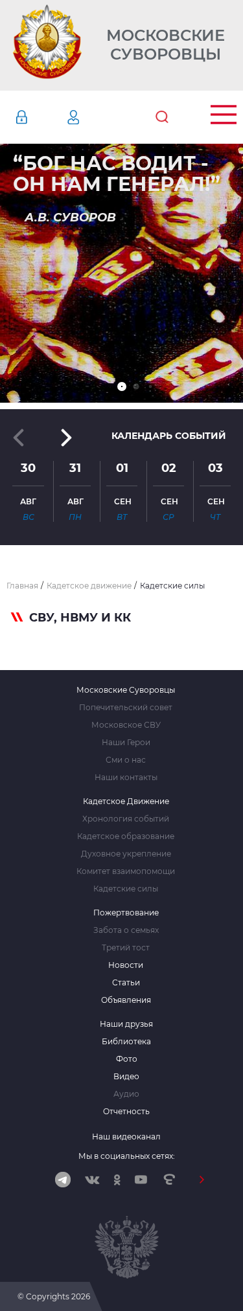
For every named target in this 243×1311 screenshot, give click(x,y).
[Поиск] (162, 117)
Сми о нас (126, 760)
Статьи (126, 983)
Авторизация (40, 117)
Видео (126, 1077)
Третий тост (126, 948)
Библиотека (126, 1042)
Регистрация (92, 117)
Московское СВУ (126, 725)
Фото (126, 1059)
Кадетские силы (125, 889)
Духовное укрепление (126, 854)
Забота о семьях (126, 930)
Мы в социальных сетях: (126, 1156)
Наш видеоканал (126, 1136)
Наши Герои (126, 742)
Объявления (126, 1000)
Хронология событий (125, 819)
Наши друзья (126, 1024)
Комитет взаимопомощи (125, 871)
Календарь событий (168, 436)
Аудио (126, 1094)
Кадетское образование (125, 836)
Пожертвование (126, 913)
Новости (125, 965)
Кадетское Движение (126, 801)
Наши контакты (126, 777)
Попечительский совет (125, 708)
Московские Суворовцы (165, 45)
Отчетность (126, 1111)
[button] (121, 386)
